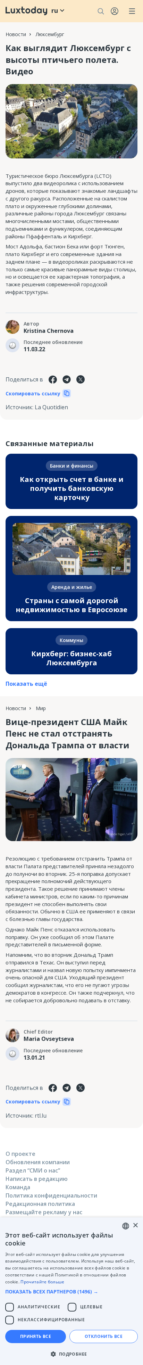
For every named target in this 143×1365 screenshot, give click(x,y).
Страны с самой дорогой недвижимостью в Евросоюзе (71, 605)
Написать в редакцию (37, 1179)
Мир (41, 708)
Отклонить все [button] (104, 1336)
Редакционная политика (40, 1204)
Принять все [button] (35, 1336)
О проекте (20, 1154)
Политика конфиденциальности (51, 1195)
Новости (16, 34)
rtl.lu (41, 1115)
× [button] (135, 1225)
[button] (71, 1291)
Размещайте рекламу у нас (44, 1212)
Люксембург (50, 34)
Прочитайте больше (42, 1282)
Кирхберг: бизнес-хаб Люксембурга (71, 658)
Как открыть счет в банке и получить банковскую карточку (72, 488)
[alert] (71, 1291)
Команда (18, 1187)
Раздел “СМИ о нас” (33, 1170)
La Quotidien (51, 407)
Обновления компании (38, 1162)
